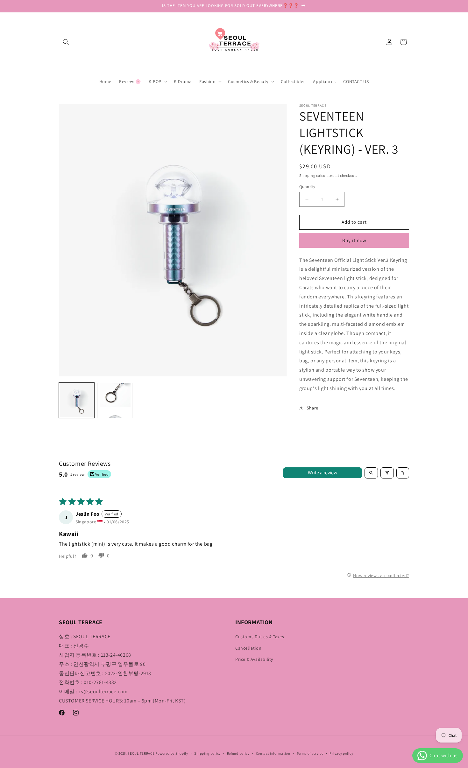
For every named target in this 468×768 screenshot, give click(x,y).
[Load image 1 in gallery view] (76, 400)
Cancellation (248, 648)
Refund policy (238, 753)
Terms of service (310, 753)
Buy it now (354, 240)
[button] (66, 42)
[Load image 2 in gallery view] (115, 400)
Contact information (273, 753)
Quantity (307, 186)
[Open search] (371, 472)
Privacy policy (341, 753)
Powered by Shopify (171, 753)
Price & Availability (254, 659)
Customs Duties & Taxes (259, 636)
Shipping (307, 175)
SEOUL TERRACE (141, 753)
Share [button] (312, 408)
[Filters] (387, 472)
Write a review (322, 472)
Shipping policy (207, 753)
